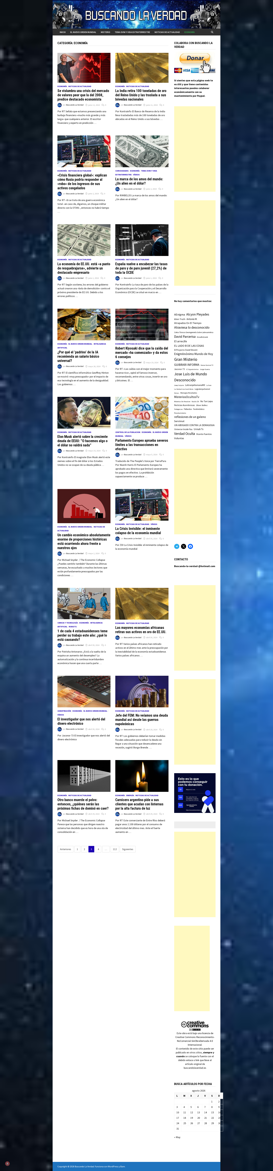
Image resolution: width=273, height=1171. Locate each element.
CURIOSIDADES (122, 171)
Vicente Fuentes (204, 434)
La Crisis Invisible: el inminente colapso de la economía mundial (138, 531)
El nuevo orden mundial (83, 32)
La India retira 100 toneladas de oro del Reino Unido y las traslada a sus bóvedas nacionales (140, 95)
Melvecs (176, 393)
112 (115, 849)
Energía (130, 795)
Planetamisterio (180, 413)
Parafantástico (198, 409)
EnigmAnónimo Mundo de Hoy (193, 354)
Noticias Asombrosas (184, 405)
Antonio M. (192, 319)
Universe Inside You (183, 429)
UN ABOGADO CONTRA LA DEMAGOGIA (194, 425)
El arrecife (180, 341)
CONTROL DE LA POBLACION (127, 432)
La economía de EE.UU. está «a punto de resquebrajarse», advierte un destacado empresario (83, 268)
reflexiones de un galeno (190, 417)
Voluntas (179, 438)
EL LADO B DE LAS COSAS (189, 345)
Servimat (179, 421)
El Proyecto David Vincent (185, 350)
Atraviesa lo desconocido (191, 327)
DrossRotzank (202, 337)
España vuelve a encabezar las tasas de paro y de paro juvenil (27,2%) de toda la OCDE (141, 268)
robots (73, 626)
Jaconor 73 (179, 369)
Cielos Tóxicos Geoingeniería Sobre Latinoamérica (193, 332)
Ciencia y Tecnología (67, 622)
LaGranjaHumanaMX (195, 385)
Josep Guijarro (179, 385)
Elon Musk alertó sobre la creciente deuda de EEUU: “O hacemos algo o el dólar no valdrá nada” (82, 441)
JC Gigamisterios (192, 369)
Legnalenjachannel (202, 389)
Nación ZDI (195, 402)
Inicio (63, 32)
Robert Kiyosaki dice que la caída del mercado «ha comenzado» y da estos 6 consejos (141, 352)
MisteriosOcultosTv (186, 397)
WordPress (113, 1166)
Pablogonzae (178, 409)
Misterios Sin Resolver (182, 401)
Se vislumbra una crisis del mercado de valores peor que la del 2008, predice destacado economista (83, 95)
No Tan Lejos (206, 401)
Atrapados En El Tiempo (187, 323)
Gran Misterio (185, 359)
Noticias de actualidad (167, 32)
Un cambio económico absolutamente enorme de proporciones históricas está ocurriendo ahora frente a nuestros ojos (83, 541)
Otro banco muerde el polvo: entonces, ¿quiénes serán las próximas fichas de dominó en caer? (82, 804)
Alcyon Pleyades (197, 314)
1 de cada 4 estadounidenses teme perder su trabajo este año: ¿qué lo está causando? (82, 635)
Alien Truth (179, 319)
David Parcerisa (185, 336)
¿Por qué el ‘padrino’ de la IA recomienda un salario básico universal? (78, 356)
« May (177, 1137)
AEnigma (179, 314)
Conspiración (64, 711)
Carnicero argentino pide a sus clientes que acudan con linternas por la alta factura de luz (139, 804)
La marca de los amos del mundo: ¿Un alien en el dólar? (139, 181)
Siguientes (127, 849)
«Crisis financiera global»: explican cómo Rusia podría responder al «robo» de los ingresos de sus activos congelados (82, 181)
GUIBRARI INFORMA (186, 365)
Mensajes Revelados (188, 393)
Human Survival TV (207, 365)
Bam (122, 1166)
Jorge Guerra (205, 369)
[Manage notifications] (7, 1163)
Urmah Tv (198, 429)
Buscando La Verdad (74, 105)
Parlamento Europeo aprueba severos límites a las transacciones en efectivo (141, 444)
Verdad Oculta (184, 433)
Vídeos (136, 174)
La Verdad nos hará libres (183, 389)
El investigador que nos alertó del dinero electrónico (81, 721)
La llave (208, 385)
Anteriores (65, 849)
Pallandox (188, 409)
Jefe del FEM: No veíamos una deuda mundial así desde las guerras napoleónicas (141, 719)
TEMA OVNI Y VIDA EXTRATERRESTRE (132, 32)
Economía (189, 32)
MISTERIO (105, 32)
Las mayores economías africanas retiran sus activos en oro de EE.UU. (140, 630)
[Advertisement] (195, 149)
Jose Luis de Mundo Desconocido (190, 376)
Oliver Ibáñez (201, 405)
